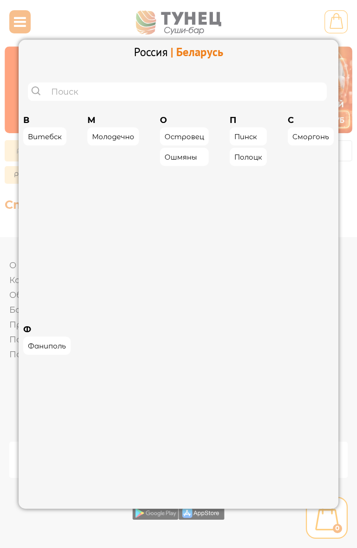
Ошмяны (181, 156)
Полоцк (248, 156)
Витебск (45, 136)
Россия (151, 51)
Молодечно (113, 136)
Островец (184, 136)
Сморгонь (310, 136)
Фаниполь (47, 346)
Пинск (245, 136)
